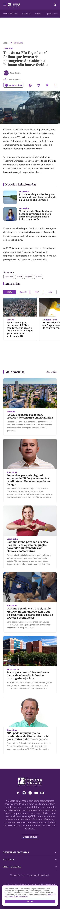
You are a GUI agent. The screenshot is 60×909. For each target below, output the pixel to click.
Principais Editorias (16, 852)
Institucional (12, 866)
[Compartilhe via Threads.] (38, 85)
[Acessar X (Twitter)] (18, 793)
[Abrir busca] (55, 4)
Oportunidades (52, 13)
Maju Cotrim (15, 73)
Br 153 (19, 277)
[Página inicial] (30, 782)
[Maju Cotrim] (6, 73)
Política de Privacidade (38, 875)
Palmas (38, 277)
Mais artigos (51, 372)
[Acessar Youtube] (36, 793)
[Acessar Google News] (42, 793)
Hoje (9, 292)
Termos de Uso (17, 875)
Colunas (8, 859)
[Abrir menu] (4, 5)
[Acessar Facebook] (30, 793)
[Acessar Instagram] (24, 793)
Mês (37, 292)
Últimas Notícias (10, 13)
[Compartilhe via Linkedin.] (55, 85)
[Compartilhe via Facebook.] (30, 85)
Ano (50, 292)
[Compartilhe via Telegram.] (46, 85)
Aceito (30, 901)
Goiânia (28, 277)
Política (38, 13)
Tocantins (26, 13)
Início (6, 42)
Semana (23, 292)
